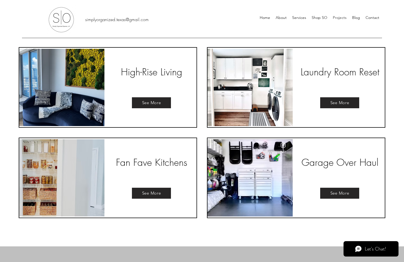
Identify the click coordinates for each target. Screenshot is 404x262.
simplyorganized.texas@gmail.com (117, 19)
